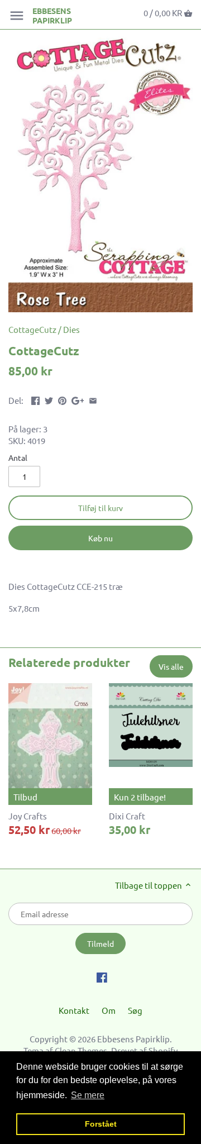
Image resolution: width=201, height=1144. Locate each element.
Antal (17, 457)
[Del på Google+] (77, 399)
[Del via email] (93, 399)
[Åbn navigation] (16, 15)
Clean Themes (81, 1050)
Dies (71, 329)
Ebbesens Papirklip (52, 15)
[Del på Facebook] (35, 399)
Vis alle (171, 666)
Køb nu (100, 538)
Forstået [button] (101, 1123)
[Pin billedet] (62, 399)
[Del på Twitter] (49, 399)
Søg (135, 1010)
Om (109, 1010)
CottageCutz (32, 329)
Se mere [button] (87, 1095)
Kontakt (74, 1010)
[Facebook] (102, 976)
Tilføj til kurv (100, 508)
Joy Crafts (27, 816)
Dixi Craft (127, 816)
